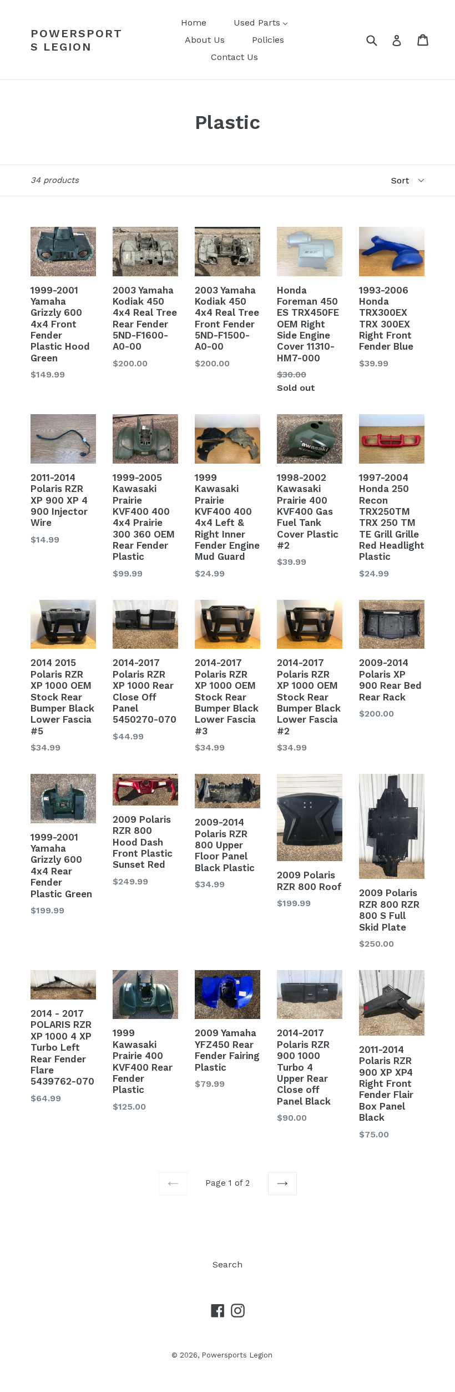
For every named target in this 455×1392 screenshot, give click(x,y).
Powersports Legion (77, 40)
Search (227, 1264)
